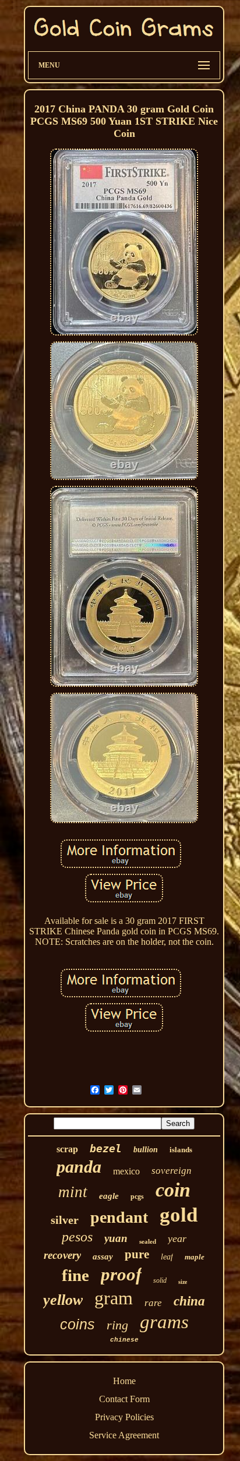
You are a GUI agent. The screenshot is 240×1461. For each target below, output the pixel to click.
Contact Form (124, 1399)
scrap (67, 1149)
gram (113, 1297)
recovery (62, 1255)
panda (79, 1166)
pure (137, 1254)
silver (65, 1219)
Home (124, 1381)
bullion (145, 1149)
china (189, 1301)
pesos (77, 1236)
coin (173, 1190)
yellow (63, 1299)
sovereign (171, 1170)
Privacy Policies (124, 1417)
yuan (116, 1238)
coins (77, 1324)
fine (75, 1275)
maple (194, 1256)
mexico (126, 1171)
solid (160, 1280)
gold (178, 1215)
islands (181, 1149)
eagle (109, 1196)
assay (103, 1256)
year (177, 1238)
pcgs (137, 1196)
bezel (106, 1148)
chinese (124, 1339)
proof (121, 1274)
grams (164, 1321)
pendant (119, 1217)
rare (153, 1302)
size (182, 1282)
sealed (147, 1241)
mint (72, 1192)
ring (117, 1325)
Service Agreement (124, 1435)
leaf (167, 1256)
